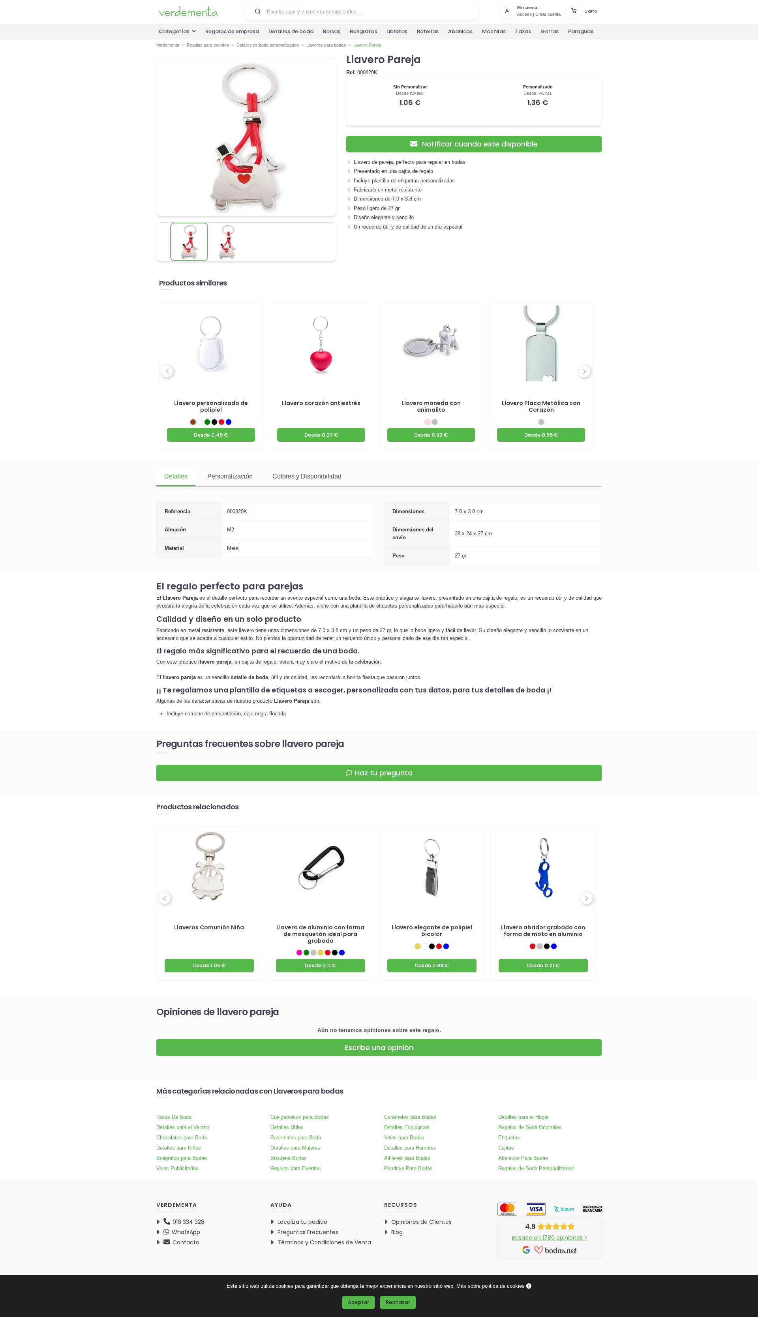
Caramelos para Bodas (410, 1117)
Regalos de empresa (232, 31)
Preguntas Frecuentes (308, 1232)
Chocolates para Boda (181, 1138)
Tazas (523, 31)
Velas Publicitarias (177, 1168)
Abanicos (460, 31)
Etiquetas (509, 1138)
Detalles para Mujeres (295, 1148)
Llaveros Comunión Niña (209, 927)
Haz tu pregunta (384, 773)
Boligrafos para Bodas (181, 1158)
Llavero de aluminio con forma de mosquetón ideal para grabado (320, 934)
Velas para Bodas (404, 1138)
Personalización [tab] (230, 476)
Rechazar (398, 1302)
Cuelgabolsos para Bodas (299, 1117)
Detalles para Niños (178, 1148)
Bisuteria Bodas (288, 1158)
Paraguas (580, 31)
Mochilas (494, 31)
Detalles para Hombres (410, 1148)
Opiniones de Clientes (421, 1222)
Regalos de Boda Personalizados (536, 1168)
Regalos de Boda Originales (530, 1127)
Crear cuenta (548, 14)
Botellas (428, 31)
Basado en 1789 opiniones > (549, 1238)
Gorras (549, 31)
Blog (397, 1232)
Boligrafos (363, 31)
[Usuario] (508, 11)
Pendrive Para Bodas (408, 1168)
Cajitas (506, 1148)
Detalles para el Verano (182, 1127)
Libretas (397, 31)
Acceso (524, 14)
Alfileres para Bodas (407, 1158)
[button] (257, 11)
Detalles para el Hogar (523, 1117)
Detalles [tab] (176, 476)
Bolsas (331, 31)
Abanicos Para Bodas (523, 1158)
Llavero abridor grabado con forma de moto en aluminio (543, 930)
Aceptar (358, 1302)
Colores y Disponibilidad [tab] (306, 476)
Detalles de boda (290, 31)
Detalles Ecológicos (407, 1127)
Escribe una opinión (379, 1047)
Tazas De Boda (173, 1117)
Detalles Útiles (287, 1127)
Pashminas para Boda (295, 1138)
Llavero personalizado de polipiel (211, 406)
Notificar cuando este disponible (479, 144)
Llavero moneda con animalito (431, 406)
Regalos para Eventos (295, 1168)
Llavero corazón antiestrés (321, 403)
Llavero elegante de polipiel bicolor (432, 930)
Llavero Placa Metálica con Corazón (541, 406)
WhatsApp (185, 1232)
